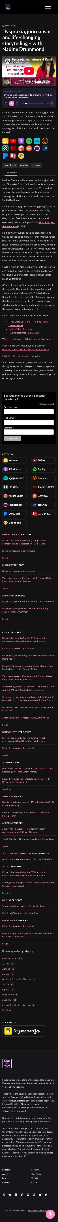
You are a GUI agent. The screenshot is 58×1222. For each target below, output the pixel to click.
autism (6, 866)
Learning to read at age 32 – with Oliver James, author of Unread (28, 709)
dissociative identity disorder (18, 1005)
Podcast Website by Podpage (40, 1210)
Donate (34, 1178)
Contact (35, 1182)
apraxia (7, 823)
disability (8, 565)
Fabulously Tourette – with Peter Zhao (20, 913)
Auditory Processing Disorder (20, 853)
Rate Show (36, 1174)
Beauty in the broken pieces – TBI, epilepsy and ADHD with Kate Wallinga (28, 804)
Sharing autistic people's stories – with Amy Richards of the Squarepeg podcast (28, 884)
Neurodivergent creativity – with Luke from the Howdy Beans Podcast (28, 657)
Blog (4, 1178)
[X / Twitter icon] (46, 1194)
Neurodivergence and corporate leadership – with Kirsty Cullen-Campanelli (26, 780)
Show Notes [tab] (11, 172)
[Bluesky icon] (40, 1194)
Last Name (9, 428)
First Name (9, 418)
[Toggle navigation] (47, 7)
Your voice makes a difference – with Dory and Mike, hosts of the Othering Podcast (27, 580)
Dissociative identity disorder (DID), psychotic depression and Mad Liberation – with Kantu (24, 542)
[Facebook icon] (15, 1194)
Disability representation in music (18, 550)
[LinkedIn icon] (28, 1194)
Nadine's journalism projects (24, 332)
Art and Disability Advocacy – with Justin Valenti (25, 717)
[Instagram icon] (3, 1194)
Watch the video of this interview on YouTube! (26, 339)
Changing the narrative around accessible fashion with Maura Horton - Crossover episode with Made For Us (28, 698)
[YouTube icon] (9, 1194)
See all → (6, 558)
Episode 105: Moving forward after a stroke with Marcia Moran (25, 814)
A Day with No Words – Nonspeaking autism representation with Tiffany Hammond (23, 830)
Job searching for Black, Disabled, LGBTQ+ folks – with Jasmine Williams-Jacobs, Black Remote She (28, 688)
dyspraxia (8, 595)
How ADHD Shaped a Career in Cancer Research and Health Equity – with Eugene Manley (27, 667)
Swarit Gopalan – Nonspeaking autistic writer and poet (28, 839)
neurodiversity (11, 534)
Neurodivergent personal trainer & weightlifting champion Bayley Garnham (25, 610)
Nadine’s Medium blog (20, 328)
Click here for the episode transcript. (21, 355)
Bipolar (6, 900)
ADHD (5, 762)
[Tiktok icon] (22, 1194)
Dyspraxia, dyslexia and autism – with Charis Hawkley (28, 601)
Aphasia (7, 796)
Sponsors (35, 1169)
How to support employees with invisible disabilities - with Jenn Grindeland (28, 935)
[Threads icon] (34, 1194)
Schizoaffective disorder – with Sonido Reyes (23, 906)
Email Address (11, 407)
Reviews (6, 1182)
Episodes (6, 1169)
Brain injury (9, 920)
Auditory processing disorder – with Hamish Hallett (27, 859)
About (5, 1174)
